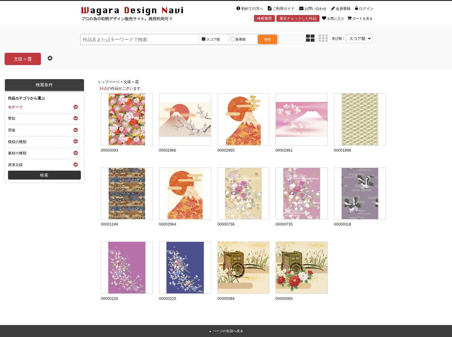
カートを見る (362, 18)
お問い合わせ (315, 8)
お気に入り (335, 18)
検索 (267, 39)
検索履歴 (264, 18)
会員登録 (343, 8)
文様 (127, 82)
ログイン (366, 8)
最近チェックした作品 (298, 18)
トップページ (108, 82)
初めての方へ (252, 8)
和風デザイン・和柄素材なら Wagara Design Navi (137, 15)
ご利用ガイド (283, 8)
